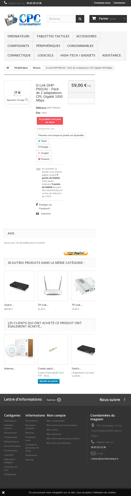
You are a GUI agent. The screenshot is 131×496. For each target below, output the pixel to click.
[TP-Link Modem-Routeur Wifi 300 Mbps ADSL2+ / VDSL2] (53, 286)
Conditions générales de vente (32, 447)
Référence (41, 108)
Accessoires (86, 36)
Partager (43, 147)
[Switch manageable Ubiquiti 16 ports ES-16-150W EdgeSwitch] (19, 286)
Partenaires (31, 455)
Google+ (44, 153)
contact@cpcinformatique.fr (104, 458)
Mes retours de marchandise (62, 425)
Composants (18, 46)
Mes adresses (54, 434)
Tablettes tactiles (53, 36)
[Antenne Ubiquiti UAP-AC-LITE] (19, 349)
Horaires (29, 433)
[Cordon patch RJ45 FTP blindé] (53, 349)
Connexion (119, 3)
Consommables (80, 46)
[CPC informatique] (23, 20)
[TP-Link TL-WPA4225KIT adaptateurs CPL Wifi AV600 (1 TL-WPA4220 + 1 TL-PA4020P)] (87, 286)
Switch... (9, 304)
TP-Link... (43, 304)
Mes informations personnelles (63, 438)
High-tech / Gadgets (77, 55)
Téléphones (10, 474)
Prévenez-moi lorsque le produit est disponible (61, 135)
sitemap (29, 459)
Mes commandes (56, 421)
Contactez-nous (102, 3)
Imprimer (46, 213)
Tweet (43, 141)
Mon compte (56, 415)
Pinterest (45, 159)
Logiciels (45, 55)
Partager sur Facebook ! (45, 206)
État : (38, 113)
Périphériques (48, 46)
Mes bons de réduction (59, 443)
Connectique (19, 55)
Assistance (111, 55)
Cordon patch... (46, 368)
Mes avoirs (52, 429)
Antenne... (9, 368)
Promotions (31, 421)
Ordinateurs (19, 36)
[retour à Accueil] (7, 68)
